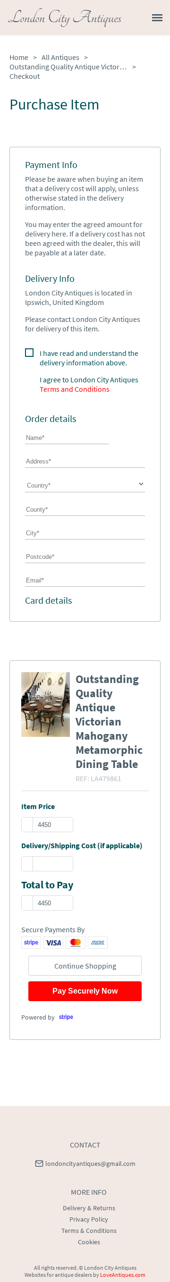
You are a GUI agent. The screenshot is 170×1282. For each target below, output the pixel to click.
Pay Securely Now (85, 991)
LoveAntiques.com (122, 1274)
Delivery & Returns (89, 1208)
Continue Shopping (85, 965)
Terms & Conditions (89, 1230)
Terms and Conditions (75, 389)
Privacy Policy (88, 1219)
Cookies (89, 1242)
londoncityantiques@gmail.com (90, 1163)
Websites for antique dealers (58, 1274)
